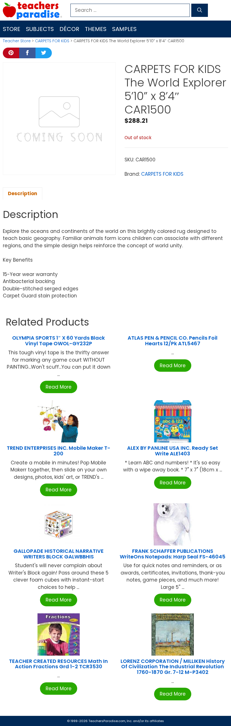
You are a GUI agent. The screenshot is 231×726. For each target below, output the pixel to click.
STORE (11, 29)
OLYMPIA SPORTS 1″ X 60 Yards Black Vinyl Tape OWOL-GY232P (58, 340)
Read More (59, 387)
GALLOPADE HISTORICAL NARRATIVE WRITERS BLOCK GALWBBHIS (59, 553)
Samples (124, 29)
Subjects (40, 29)
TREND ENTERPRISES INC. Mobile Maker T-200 (58, 450)
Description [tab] (22, 193)
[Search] (199, 10)
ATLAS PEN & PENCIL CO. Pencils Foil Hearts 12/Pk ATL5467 (172, 340)
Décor (69, 29)
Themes (95, 29)
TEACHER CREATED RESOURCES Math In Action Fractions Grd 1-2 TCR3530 (58, 664)
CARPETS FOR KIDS (52, 41)
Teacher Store (17, 41)
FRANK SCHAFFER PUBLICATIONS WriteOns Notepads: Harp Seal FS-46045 (172, 553)
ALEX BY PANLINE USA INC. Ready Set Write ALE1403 (172, 450)
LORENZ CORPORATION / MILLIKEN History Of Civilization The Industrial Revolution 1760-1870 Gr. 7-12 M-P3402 (173, 667)
